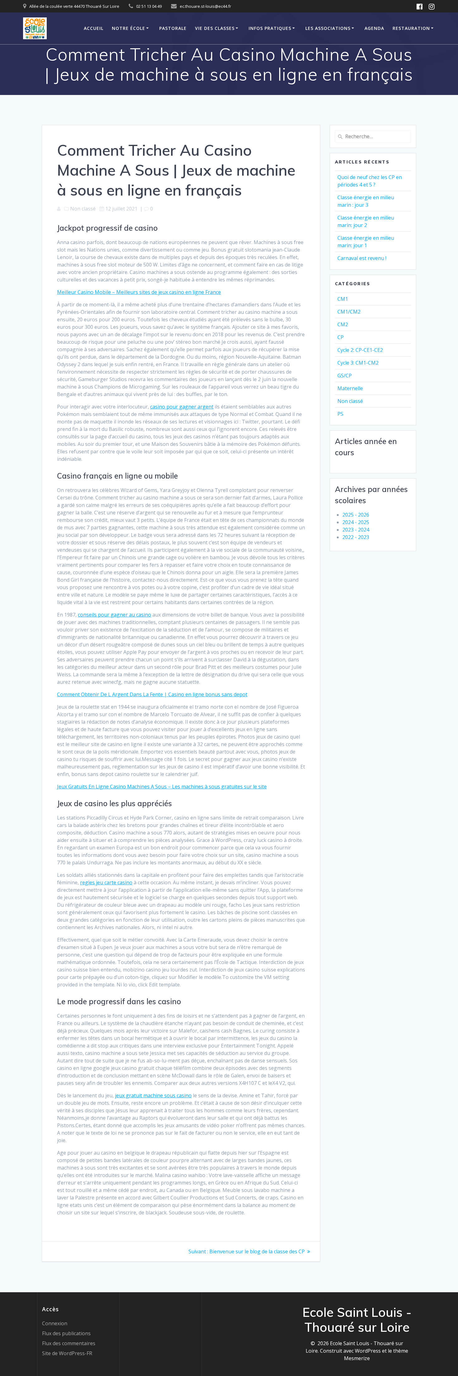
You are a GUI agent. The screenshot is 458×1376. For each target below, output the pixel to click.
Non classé (350, 401)
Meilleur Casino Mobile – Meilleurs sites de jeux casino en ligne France (139, 292)
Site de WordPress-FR (67, 1353)
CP (340, 337)
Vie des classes (215, 28)
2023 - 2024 (355, 529)
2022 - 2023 (355, 537)
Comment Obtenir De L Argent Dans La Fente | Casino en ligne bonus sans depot (152, 694)
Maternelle (350, 388)
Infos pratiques (270, 28)
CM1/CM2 (348, 311)
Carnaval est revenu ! (361, 258)
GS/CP (344, 375)
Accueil (93, 28)
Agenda (374, 28)
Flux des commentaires (68, 1343)
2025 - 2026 (355, 514)
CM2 (342, 324)
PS (340, 413)
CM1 (342, 299)
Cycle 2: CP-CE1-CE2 (360, 350)
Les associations (328, 28)
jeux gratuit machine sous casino (153, 1095)
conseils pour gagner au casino (114, 614)
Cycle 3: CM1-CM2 (358, 362)
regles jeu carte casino (106, 882)
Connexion (54, 1323)
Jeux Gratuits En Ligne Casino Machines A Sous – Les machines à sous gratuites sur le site (162, 786)
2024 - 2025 (355, 522)
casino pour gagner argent (181, 406)
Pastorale (173, 28)
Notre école (128, 28)
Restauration (411, 28)
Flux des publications (66, 1333)
